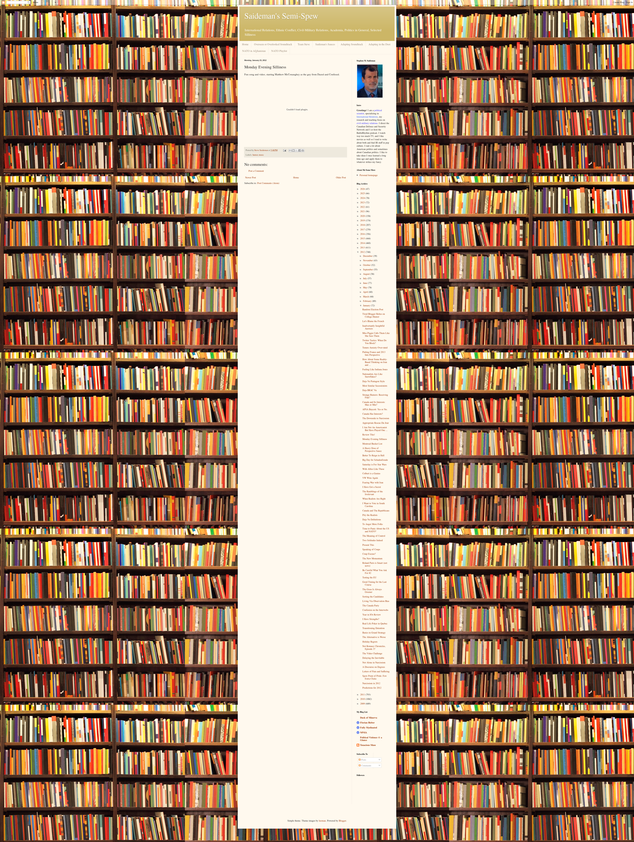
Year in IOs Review (371, 614)
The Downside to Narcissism (375, 418)
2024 (363, 197)
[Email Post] (284, 150)
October (367, 265)
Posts (363, 759)
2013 (363, 247)
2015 (363, 238)
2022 (363, 206)
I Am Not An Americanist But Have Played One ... (375, 429)
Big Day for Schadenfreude (375, 459)
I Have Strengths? (370, 619)
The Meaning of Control (373, 535)
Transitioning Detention (373, 628)
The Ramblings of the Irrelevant (372, 493)
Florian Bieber (367, 722)
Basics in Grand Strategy (374, 632)
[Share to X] (296, 150)
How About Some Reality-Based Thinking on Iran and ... (374, 362)
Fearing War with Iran (372, 482)
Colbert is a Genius (371, 473)
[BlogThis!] (293, 150)
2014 (363, 243)
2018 (363, 224)
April (366, 291)
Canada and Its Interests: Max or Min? (373, 403)
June (365, 283)
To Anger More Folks (372, 524)
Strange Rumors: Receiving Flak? (375, 396)
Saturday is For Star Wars (374, 464)
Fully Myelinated (368, 727)
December (368, 255)
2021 (363, 211)
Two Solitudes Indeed (372, 540)
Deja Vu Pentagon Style (373, 381)
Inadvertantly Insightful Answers (373, 327)
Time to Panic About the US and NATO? (375, 530)
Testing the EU (369, 577)
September (368, 269)
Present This (368, 544)
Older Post (341, 177)
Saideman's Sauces (325, 44)
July (365, 278)
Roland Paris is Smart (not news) (374, 564)
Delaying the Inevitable (373, 657)
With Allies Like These (373, 468)
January (367, 305)
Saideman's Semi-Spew (281, 15)
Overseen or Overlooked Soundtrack (273, 44)
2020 (363, 215)
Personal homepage (369, 175)
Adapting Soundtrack (352, 44)
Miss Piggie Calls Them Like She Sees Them (376, 334)
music (261, 154)
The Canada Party (370, 605)
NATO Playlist (279, 51)
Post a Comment (256, 170)
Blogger (342, 820)
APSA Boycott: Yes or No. (374, 409)
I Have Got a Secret (371, 486)
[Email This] (290, 150)
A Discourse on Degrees (373, 666)
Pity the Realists (369, 515)
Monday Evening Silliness (374, 439)
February (367, 301)
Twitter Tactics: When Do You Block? (374, 342)
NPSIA (363, 732)
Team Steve (304, 44)
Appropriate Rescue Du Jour (375, 422)
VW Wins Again (370, 477)
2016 (363, 233)
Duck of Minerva (368, 717)
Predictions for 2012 (371, 687)
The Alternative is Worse (374, 637)
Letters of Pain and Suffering (375, 671)
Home (245, 44)
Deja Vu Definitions (371, 519)
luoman (322, 820)
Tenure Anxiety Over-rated (374, 347)
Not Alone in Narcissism (373, 662)
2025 (363, 193)
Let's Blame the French (373, 321)
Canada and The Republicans (375, 510)
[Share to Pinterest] (302, 150)
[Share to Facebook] (299, 150)
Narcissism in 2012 (371, 683)
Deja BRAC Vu (369, 390)
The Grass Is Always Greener (372, 591)
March (366, 296)
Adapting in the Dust (379, 44)
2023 (363, 202)
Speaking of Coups (371, 549)
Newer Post (250, 177)
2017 (363, 229)
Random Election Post (372, 309)
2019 (363, 220)
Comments (366, 765)
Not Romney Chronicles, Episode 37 (374, 647)
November (368, 260)
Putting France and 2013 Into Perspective (373, 353)
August (366, 273)
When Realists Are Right (374, 498)
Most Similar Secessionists (374, 385)
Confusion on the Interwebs (375, 609)
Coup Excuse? (369, 553)
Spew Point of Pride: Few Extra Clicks (374, 677)
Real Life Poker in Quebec (374, 623)
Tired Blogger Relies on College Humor (373, 315)
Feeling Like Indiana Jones (374, 369)
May (365, 287)
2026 (363, 188)
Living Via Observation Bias (375, 601)
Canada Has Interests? (372, 413)
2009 (363, 703)
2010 (363, 698)
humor (255, 154)
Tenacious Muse (368, 745)
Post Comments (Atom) (268, 183)
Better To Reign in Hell (373, 455)
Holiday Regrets (369, 641)
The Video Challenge (372, 653)
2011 (363, 694)
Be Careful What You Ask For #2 (374, 571)
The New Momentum (372, 558)
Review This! (368, 434)
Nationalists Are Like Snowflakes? (372, 375)
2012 (363, 251)
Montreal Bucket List (372, 443)
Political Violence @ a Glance (371, 739)
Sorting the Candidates (373, 596)
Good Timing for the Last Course (374, 583)
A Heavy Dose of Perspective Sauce (372, 449)
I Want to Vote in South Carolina (373, 505)
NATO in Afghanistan (254, 51)
